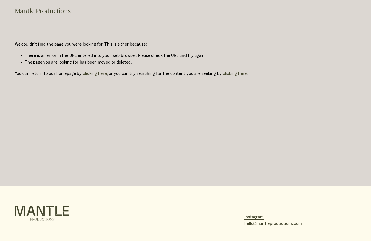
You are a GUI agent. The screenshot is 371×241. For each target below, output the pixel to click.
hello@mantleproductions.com (273, 223)
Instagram (254, 217)
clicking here (95, 73)
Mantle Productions (43, 11)
